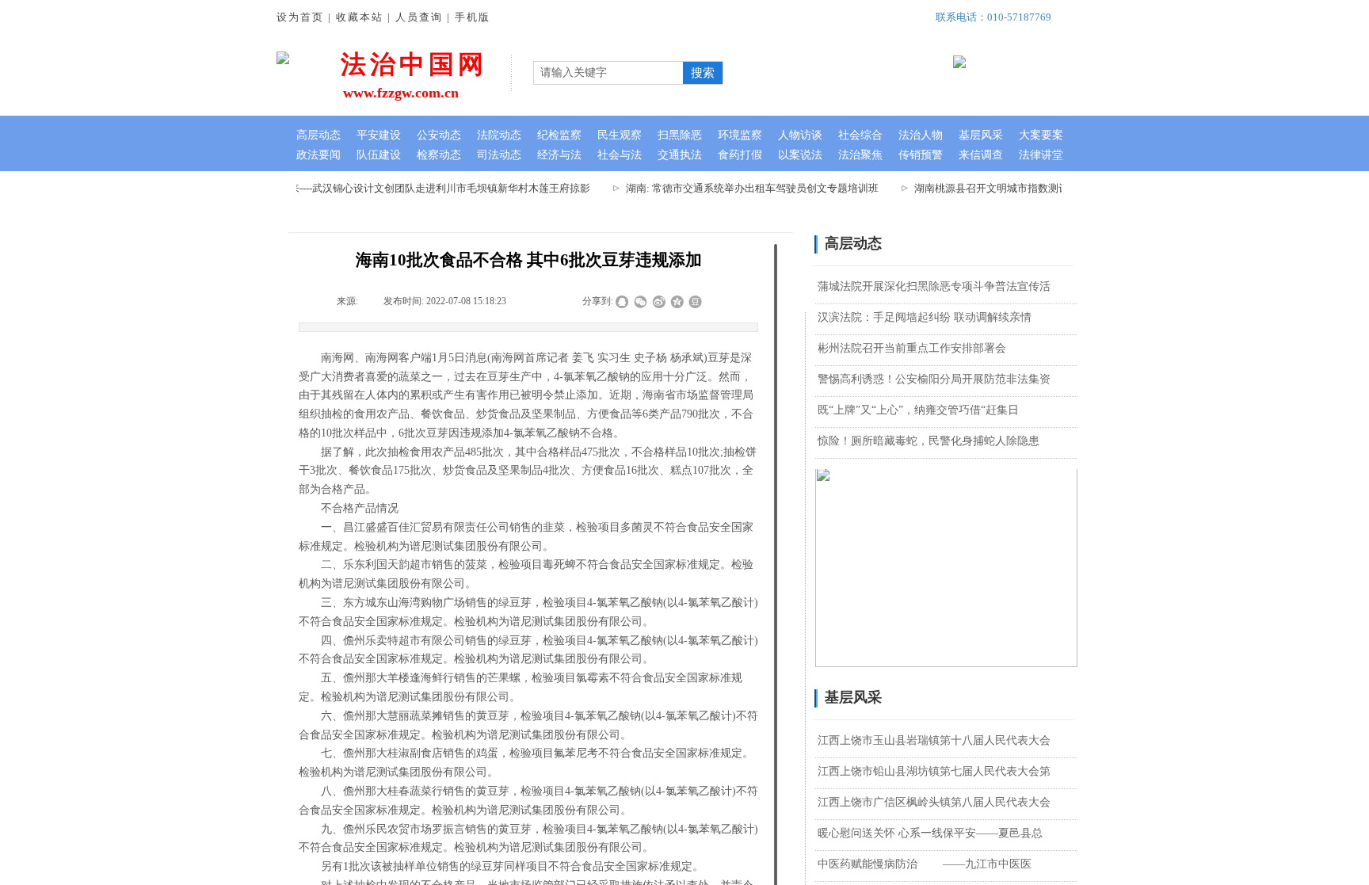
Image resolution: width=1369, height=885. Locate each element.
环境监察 (740, 135)
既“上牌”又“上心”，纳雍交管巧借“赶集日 (918, 410)
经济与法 (559, 155)
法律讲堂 (1041, 155)
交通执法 (680, 155)
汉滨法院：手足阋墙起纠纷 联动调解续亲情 (925, 317)
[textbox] (606, 73)
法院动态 (499, 135)
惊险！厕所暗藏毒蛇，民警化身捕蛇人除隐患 (928, 441)
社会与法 (619, 155)
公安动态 (439, 135)
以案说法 (800, 155)
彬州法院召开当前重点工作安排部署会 (912, 348)
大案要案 (1041, 135)
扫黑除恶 (680, 135)
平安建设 (379, 135)
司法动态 (499, 155)
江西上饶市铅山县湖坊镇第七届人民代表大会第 (934, 771)
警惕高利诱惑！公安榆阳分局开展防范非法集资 (934, 379)
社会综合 (860, 135)
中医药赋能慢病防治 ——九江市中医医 (925, 864)
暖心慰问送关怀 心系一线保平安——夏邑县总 (930, 833)
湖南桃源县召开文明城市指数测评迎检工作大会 (1012, 188)
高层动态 (318, 135)
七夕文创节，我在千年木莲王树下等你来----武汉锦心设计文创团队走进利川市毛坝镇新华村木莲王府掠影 (342, 188)
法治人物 (920, 135)
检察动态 (439, 155)
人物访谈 (800, 135)
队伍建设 (379, 155)
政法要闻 (318, 155)
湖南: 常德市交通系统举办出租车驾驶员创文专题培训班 (742, 188)
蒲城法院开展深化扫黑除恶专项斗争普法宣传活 (934, 286)
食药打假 (740, 155)
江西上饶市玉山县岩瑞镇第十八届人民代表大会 (934, 740)
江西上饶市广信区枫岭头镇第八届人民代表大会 (934, 802)
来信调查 (981, 155)
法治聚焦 (860, 155)
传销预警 (920, 155)
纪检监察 (559, 135)
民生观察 (619, 135)
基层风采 (981, 135)
